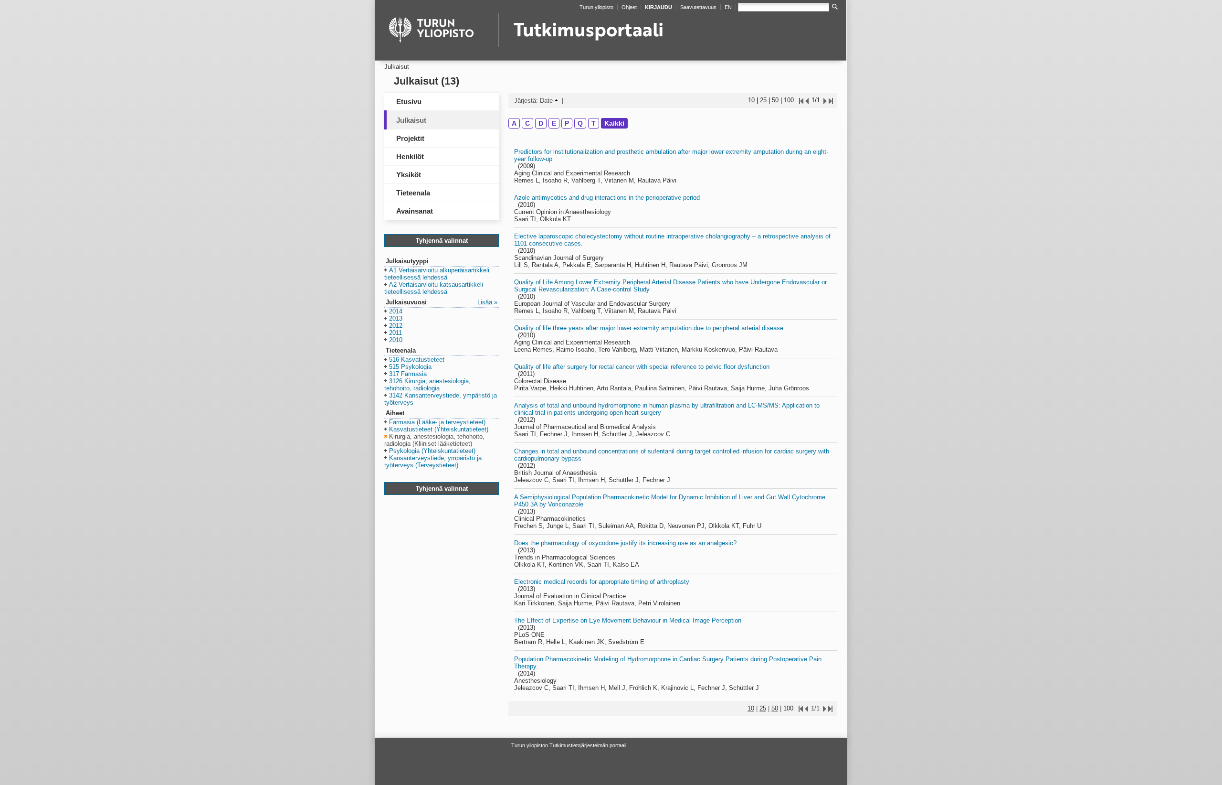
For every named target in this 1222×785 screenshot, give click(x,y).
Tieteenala (413, 193)
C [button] (527, 123)
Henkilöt (410, 156)
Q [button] (580, 123)
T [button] (593, 123)
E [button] (554, 123)
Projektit (410, 138)
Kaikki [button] (614, 123)
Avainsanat (414, 211)
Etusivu (408, 101)
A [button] (514, 123)
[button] (436, 274)
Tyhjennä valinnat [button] (442, 240)
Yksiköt (408, 175)
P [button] (567, 123)
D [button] (540, 123)
